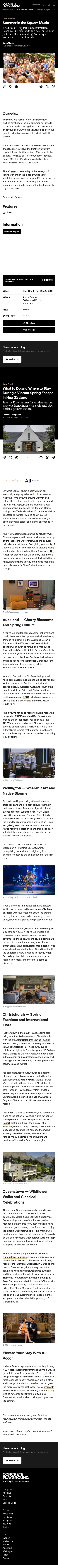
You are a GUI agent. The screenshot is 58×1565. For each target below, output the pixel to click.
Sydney (6, 1538)
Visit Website (29, 330)
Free (9, 212)
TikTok (6, 1527)
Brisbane (7, 1545)
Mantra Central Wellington (39, 928)
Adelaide (7, 1558)
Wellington (8, 1551)
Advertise (7, 1496)
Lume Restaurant (21, 1133)
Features (10, 206)
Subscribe (36, 5)
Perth (5, 1555)
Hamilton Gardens (29, 657)
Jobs (5, 1500)
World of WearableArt (23, 811)
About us (7, 1493)
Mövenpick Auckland (28, 686)
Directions (30, 323)
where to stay (23, 561)
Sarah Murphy (9, 43)
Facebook (7, 1517)
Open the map (10, 232)
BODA (26, 697)
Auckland (28, 303)
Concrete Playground (12, 415)
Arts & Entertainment (25, 9)
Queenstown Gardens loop (40, 1237)
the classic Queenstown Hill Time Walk (24, 1230)
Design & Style (43, 9)
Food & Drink (8, 9)
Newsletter (8, 1514)
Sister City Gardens (13, 1093)
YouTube (7, 1524)
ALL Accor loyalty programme (19, 1369)
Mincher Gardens (36, 660)
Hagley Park (27, 1079)
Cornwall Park (41, 643)
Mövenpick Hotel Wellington (32, 945)
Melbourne (8, 1541)
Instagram (7, 1521)
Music (26, 316)
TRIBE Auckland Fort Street (30, 716)
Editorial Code (9, 1503)
